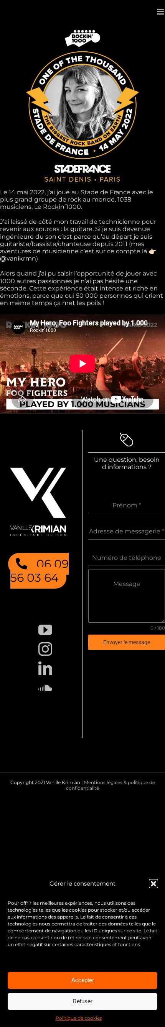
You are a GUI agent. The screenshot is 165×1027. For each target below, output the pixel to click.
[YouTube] (45, 630)
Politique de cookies (79, 1018)
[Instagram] (45, 649)
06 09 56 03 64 (39, 571)
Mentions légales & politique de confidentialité (110, 785)
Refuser (82, 1001)
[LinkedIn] (45, 668)
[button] (153, 884)
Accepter (82, 980)
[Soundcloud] (45, 687)
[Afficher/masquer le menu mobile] (161, 12)
